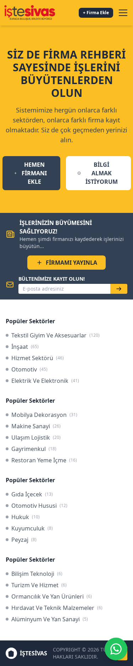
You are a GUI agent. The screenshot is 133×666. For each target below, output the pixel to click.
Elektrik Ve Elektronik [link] (45, 381)
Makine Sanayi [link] (36, 426)
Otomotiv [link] (29, 369)
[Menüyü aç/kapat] (123, 13)
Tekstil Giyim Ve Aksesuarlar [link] (55, 335)
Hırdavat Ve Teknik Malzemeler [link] (56, 608)
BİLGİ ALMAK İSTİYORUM (101, 173)
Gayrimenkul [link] (33, 449)
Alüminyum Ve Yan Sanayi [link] (49, 619)
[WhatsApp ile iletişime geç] (116, 649)
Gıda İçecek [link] (32, 494)
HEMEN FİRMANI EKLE (34, 173)
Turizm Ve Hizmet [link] (39, 585)
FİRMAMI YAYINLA (71, 262)
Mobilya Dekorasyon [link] (44, 415)
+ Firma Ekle (96, 13)
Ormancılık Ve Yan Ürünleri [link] (51, 596)
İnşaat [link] (25, 347)
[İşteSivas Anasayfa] (29, 12)
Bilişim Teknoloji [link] (36, 574)
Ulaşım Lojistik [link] (36, 437)
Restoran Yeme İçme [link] (44, 460)
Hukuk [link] (25, 517)
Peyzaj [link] (24, 540)
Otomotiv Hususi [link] (39, 506)
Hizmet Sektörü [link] (37, 358)
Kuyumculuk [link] (32, 528)
